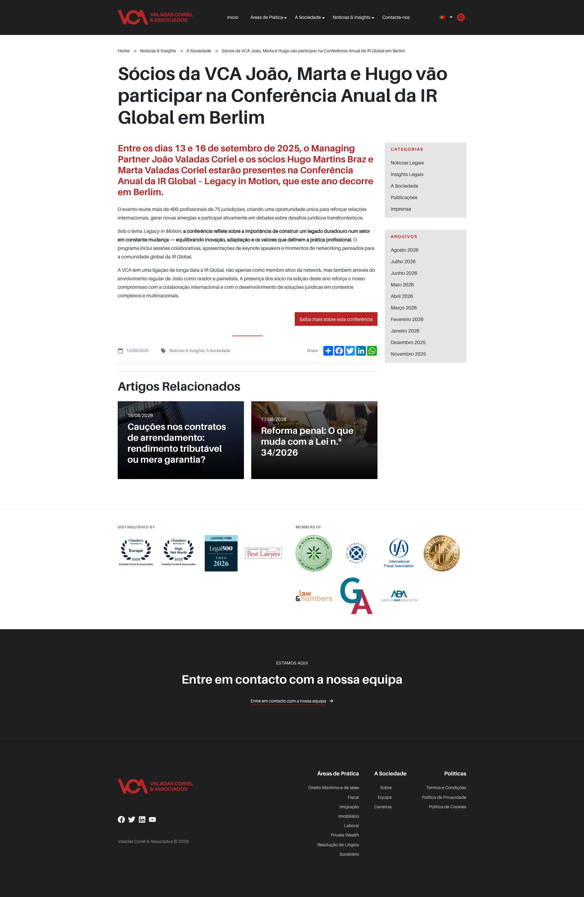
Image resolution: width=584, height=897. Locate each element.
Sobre (385, 787)
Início (232, 17)
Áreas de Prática (266, 17)
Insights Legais (407, 174)
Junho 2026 (404, 273)
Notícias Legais (407, 163)
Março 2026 (404, 308)
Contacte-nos (396, 17)
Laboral (351, 825)
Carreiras (382, 806)
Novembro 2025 (408, 354)
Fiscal (353, 797)
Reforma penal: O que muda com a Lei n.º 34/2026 (307, 441)
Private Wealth (345, 835)
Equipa (384, 797)
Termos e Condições (446, 787)
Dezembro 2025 (408, 342)
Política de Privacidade (444, 797)
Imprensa (401, 209)
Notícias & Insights (351, 17)
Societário (349, 854)
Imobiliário (348, 816)
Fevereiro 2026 (407, 319)
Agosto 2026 (405, 250)
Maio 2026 (402, 284)
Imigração (349, 806)
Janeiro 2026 (405, 331)
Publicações (404, 197)
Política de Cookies (447, 806)
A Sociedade (308, 17)
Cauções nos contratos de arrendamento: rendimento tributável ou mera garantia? (176, 443)
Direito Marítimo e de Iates (333, 787)
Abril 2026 (402, 296)
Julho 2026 (403, 261)
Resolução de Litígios (338, 844)
